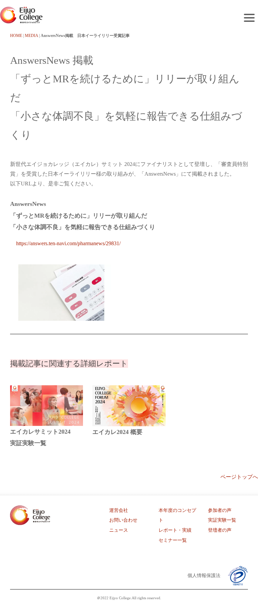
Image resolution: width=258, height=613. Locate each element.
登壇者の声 (219, 530)
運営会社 (118, 510)
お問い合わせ (123, 520)
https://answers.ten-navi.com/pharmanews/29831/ (68, 243)
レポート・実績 (175, 530)
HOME (16, 35)
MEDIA (31, 35)
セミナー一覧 (173, 540)
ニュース (118, 530)
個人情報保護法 (203, 575)
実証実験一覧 (222, 520)
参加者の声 (219, 510)
